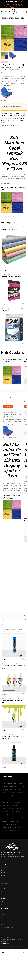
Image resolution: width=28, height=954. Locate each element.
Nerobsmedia (13, 938)
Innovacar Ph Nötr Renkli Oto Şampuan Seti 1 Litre (13, 665)
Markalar (18, 115)
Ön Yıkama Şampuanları (12, 734)
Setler (21, 815)
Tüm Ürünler (10, 17)
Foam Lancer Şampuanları (7, 663)
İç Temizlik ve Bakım (11, 115)
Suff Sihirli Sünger (6, 310)
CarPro (20, 783)
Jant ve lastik (16, 629)
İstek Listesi (24, 952)
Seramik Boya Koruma (12, 815)
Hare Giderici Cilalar (11, 789)
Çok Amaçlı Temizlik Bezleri (19, 113)
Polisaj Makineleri (6, 808)
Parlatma (13, 799)
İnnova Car (15, 663)
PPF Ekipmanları (5, 811)
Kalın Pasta (4, 792)
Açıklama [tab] (6, 132)
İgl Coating (4, 830)
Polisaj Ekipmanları (11, 805)
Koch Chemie (20, 792)
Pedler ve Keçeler (5, 802)
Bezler (7, 113)
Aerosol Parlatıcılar (6, 629)
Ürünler (3, 864)
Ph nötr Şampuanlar (16, 802)
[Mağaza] (3, 951)
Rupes (3, 815)
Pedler (18, 799)
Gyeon (3, 789)
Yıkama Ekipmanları (15, 117)
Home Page (3, 17)
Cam (15, 783)
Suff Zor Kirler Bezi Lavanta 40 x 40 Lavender (12, 276)
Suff (5, 70)
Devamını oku (8, 406)
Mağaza (3, 952)
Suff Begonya (4, 120)
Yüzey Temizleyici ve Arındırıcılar (9, 824)
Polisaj (3, 805)
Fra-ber (11, 629)
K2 (2, 734)
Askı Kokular (10, 780)
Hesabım (10, 952)
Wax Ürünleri (19, 821)
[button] (24, 28)
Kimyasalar (12, 792)
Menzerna (19, 796)
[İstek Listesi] (24, 951)
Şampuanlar (4, 834)
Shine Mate (9, 818)
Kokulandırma (5, 796)
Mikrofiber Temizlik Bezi (17, 119)
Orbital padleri (5, 799)
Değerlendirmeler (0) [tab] (9, 216)
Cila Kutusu (4, 786)
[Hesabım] (10, 951)
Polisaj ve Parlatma (16, 808)
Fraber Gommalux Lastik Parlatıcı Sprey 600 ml (12, 631)
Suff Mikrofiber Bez (19, 120)
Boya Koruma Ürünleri (7, 783)
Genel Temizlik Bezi (8, 119)
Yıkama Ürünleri (23, 117)
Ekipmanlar (3, 115)
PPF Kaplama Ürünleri (16, 811)
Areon (3, 780)
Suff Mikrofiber (11, 120)
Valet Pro (12, 821)
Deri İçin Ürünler (12, 786)
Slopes (15, 818)
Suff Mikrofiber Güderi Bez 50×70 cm (10, 230)
